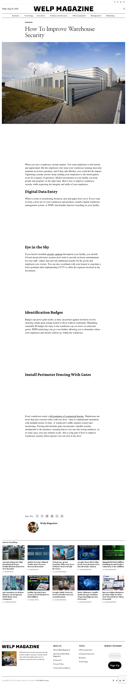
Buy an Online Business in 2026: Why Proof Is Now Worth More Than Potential (113, 595)
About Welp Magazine (61, 650)
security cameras (54, 254)
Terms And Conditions (61, 668)
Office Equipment (85, 650)
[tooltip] (114, 2)
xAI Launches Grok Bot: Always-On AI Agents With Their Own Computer (13, 595)
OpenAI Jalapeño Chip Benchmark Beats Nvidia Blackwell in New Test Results (13, 565)
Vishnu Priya (8, 571)
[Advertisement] (63, 145)
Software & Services (86, 654)
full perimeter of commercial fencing (66, 416)
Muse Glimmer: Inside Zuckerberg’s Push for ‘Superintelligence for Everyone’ (88, 595)
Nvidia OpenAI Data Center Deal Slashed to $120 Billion (38, 594)
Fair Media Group (43, 680)
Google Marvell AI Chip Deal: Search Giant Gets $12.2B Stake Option (88, 564)
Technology (83, 662)
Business (29, 22)
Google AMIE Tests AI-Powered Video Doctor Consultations (62, 594)
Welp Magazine (48, 523)
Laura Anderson (60, 571)
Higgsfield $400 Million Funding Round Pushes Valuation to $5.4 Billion (113, 564)
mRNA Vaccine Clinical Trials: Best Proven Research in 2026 (38, 564)
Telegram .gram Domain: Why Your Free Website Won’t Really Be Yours (63, 565)
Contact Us (57, 660)
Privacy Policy (58, 664)
